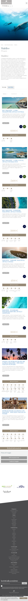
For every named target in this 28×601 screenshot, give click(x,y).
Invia (24, 583)
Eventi (14, 565)
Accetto (23, 598)
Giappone (14, 533)
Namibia (14, 529)
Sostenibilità (14, 573)
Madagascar (14, 541)
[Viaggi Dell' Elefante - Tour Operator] (6, 2)
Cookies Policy (5, 599)
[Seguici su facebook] (2, 6)
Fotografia (14, 522)
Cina (14, 531)
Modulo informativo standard (14, 558)
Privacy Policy (14, 560)
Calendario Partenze (14, 510)
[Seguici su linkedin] (8, 6)
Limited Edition (14, 519)
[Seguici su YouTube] (6, 6)
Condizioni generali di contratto (14, 557)
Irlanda (14, 545)
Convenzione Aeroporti (14, 559)
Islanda (14, 543)
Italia (14, 542)
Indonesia (14, 534)
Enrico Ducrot (14, 551)
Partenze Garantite (14, 569)
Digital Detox (14, 523)
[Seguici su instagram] (4, 6)
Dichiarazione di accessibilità (14, 572)
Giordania (14, 537)
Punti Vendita (14, 512)
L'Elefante (14, 513)
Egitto (14, 535)
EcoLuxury (14, 516)
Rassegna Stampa (14, 570)
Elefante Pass (14, 555)
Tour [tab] (4, 87)
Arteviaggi (14, 524)
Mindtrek (14, 525)
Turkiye (14, 538)
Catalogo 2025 (14, 564)
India (14, 539)
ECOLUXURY (14, 548)
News (14, 568)
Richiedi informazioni (14, 448)
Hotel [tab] (10, 87)
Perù (14, 530)
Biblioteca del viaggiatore (14, 566)
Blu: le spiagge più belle (14, 549)
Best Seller (14, 520)
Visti (14, 554)
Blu (14, 518)
